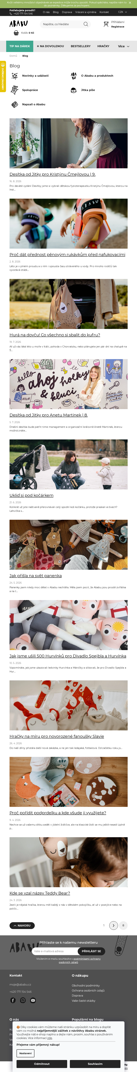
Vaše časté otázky (83, 1000)
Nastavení (25, 1053)
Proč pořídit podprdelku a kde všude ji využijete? (58, 812)
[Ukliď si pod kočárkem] (69, 466)
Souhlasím (95, 1064)
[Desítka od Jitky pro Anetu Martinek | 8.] (69, 385)
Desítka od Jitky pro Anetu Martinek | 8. (49, 415)
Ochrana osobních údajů (88, 990)
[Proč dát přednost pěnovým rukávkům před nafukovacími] (69, 225)
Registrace (117, 26)
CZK (121, 11)
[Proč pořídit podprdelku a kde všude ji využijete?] (69, 783)
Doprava (67, 12)
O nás (46, 12)
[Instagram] (23, 1000)
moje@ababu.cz (20, 984)
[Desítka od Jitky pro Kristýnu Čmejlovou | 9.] (69, 145)
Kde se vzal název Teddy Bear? (40, 893)
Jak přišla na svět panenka (36, 575)
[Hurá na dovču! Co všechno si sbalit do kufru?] (69, 305)
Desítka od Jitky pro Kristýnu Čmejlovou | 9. (53, 174)
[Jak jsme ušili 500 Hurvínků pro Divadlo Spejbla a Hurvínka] (69, 626)
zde (49, 1038)
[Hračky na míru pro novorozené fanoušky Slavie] (69, 707)
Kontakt (104, 12)
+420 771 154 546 (21, 991)
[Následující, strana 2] (113, 925)
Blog (56, 12)
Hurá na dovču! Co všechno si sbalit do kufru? (55, 334)
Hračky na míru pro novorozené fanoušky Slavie (57, 736)
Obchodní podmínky (86, 985)
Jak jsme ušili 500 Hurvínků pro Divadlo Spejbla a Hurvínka (68, 656)
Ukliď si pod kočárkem (31, 495)
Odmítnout (42, 1064)
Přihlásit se (91, 951)
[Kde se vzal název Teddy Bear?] (69, 864)
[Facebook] (13, 1000)
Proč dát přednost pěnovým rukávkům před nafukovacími (67, 254)
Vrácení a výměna (85, 12)
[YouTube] (33, 1000)
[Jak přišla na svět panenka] (69, 546)
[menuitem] (19, 46)
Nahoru (24, 925)
